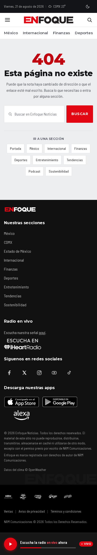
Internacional (35, 33)
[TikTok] (69, 372)
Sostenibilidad (59, 171)
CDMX (8, 242)
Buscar (79, 114)
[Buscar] (89, 19)
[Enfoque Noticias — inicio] (48, 20)
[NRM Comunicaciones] (8, 496)
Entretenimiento (47, 160)
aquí (42, 332)
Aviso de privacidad (32, 511)
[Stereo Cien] (53, 496)
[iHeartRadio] (22, 344)
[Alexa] (21, 415)
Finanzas (61, 33)
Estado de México (17, 251)
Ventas (8, 511)
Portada (15, 148)
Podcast (34, 171)
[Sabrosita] (68, 496)
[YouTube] (54, 372)
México (11, 33)
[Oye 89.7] (38, 496)
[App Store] (21, 401)
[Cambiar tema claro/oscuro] (87, 6)
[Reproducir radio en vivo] (10, 544)
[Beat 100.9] (23, 496)
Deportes (84, 33)
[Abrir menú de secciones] (7, 19)
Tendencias (75, 160)
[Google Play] (59, 401)
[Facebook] (9, 372)
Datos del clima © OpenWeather (25, 470)
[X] (24, 372)
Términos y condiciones (65, 511)
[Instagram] (39, 372)
